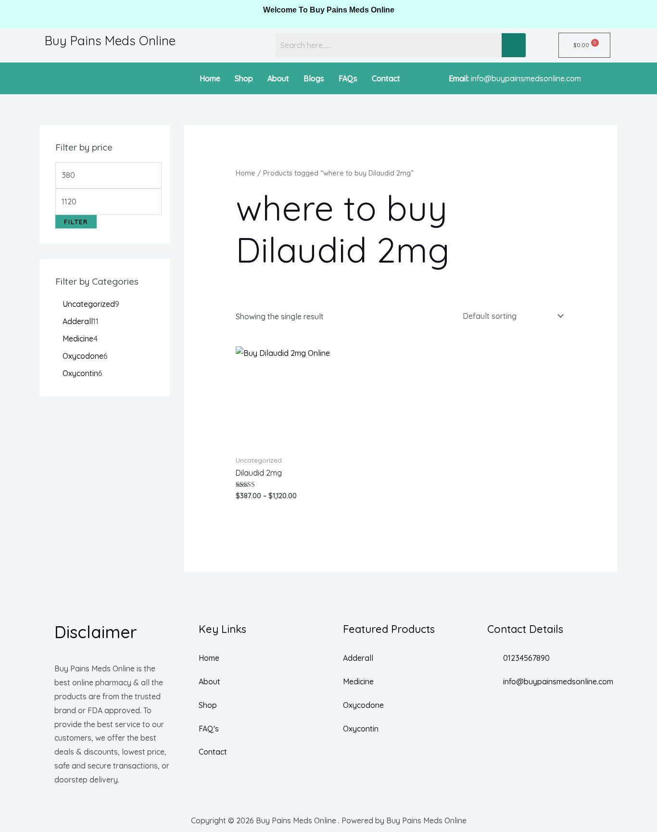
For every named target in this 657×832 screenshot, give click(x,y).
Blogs (313, 78)
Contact (386, 78)
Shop (244, 78)
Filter (76, 222)
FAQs (348, 78)
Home (210, 78)
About (278, 78)
